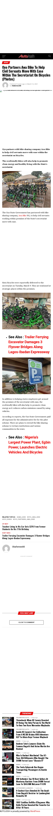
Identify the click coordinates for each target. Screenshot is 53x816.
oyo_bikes (7, 519)
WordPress (35, 811)
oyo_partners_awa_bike (24, 519)
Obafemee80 (16, 86)
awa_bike (22, 517)
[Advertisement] (26, 26)
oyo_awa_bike (34, 517)
